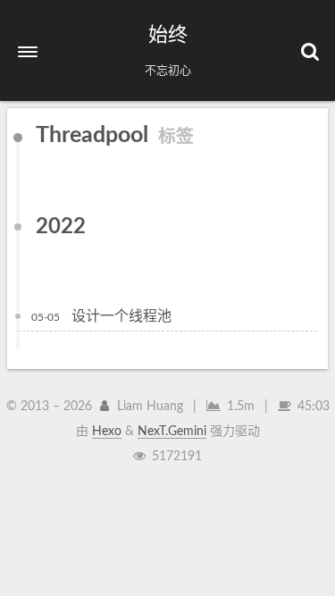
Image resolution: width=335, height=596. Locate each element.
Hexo (106, 431)
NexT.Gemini (172, 431)
